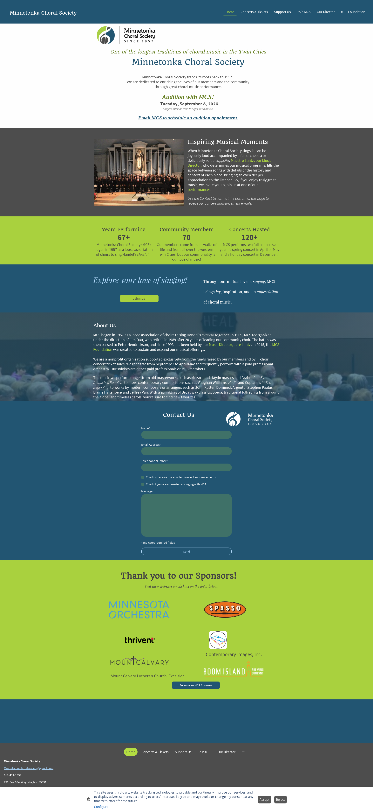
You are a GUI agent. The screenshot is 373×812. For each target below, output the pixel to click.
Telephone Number (154, 461)
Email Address (151, 444)
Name (145, 428)
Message (147, 491)
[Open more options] (243, 752)
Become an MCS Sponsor (196, 685)
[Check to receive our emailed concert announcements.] (142, 477)
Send (186, 551)
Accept (264, 799)
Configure (101, 807)
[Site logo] (64, 20)
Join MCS (139, 298)
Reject (280, 799)
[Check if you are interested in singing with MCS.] (142, 484)
